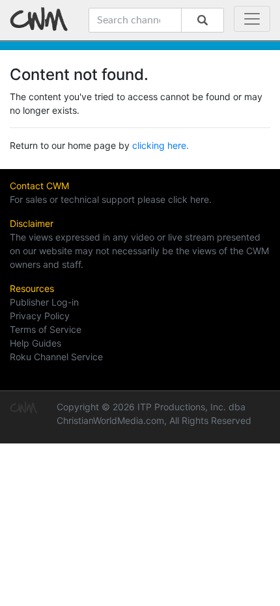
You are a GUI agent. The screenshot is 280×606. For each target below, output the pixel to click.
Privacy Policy (40, 315)
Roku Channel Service (56, 356)
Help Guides (35, 343)
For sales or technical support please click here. (111, 199)
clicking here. (160, 145)
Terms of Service (45, 329)
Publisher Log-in (44, 302)
